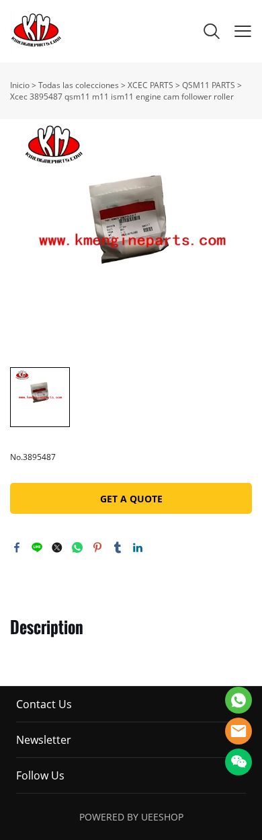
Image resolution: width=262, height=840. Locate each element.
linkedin (137, 547)
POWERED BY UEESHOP (131, 816)
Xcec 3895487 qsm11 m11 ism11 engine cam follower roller (122, 96)
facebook (17, 547)
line (37, 547)
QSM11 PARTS (208, 85)
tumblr (117, 547)
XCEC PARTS (150, 85)
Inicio (20, 85)
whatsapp (77, 547)
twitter (57, 547)
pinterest (97, 547)
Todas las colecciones (78, 85)
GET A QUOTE (131, 498)
